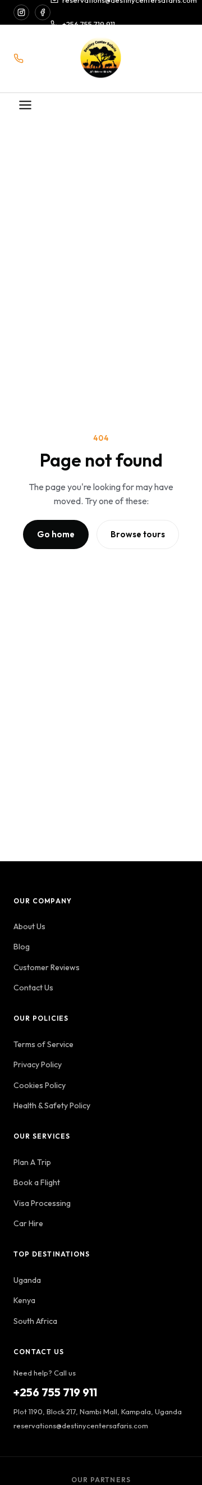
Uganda (27, 1280)
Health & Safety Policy (51, 1105)
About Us (29, 926)
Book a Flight (36, 1182)
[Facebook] (42, 12)
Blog (21, 947)
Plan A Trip (32, 1162)
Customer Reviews (46, 967)
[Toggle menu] (25, 105)
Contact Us (33, 988)
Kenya (24, 1300)
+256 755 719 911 (88, 24)
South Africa (35, 1321)
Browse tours (138, 534)
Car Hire (28, 1223)
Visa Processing (42, 1203)
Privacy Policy (37, 1064)
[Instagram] (21, 12)
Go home (56, 534)
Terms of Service (43, 1044)
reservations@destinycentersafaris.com (80, 1425)
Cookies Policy (39, 1085)
